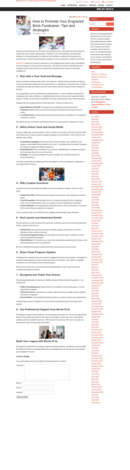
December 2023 (97, 163)
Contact (109, 5)
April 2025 (95, 122)
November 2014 (97, 337)
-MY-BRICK (105, 9)
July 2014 (94, 348)
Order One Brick (84, 2)
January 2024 (96, 161)
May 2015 (95, 324)
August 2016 (96, 285)
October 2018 (96, 239)
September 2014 (97, 343)
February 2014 (96, 356)
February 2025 (96, 127)
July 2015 (94, 319)
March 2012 (95, 384)
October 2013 (96, 363)
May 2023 (95, 174)
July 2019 (94, 223)
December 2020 (97, 187)
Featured (94, 79)
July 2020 (94, 197)
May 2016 (95, 293)
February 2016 (96, 301)
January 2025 (96, 129)
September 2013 (97, 366)
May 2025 (95, 119)
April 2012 (95, 382)
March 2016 (95, 298)
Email (18, 388)
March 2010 (95, 402)
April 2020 (95, 205)
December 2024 (97, 132)
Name (19, 383)
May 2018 (95, 246)
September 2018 (97, 241)
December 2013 (97, 358)
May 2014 (95, 353)
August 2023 (96, 166)
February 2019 (96, 231)
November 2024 (97, 135)
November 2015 (97, 309)
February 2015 (96, 330)
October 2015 (96, 311)
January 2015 (96, 332)
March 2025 (95, 124)
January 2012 (96, 389)
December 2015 (97, 306)
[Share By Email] (86, 17)
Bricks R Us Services (99, 77)
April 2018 (95, 249)
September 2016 (97, 283)
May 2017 (95, 267)
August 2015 (96, 317)
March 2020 (95, 207)
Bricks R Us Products (99, 74)
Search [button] (110, 24)
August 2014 (96, 345)
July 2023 (94, 168)
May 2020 (95, 202)
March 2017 (95, 272)
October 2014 (96, 340)
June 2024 (95, 148)
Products (83, 5)
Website (19, 392)
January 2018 (96, 257)
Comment (20, 365)
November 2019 (97, 218)
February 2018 (96, 254)
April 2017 (95, 270)
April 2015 (95, 327)
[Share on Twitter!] (79, 17)
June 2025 (95, 117)
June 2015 (95, 322)
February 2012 (96, 387)
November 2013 (97, 361)
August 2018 (96, 244)
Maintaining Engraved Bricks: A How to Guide (100, 104)
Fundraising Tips (97, 85)
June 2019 (95, 226)
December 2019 (97, 215)
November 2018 (97, 236)
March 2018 (95, 252)
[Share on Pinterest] (84, 17)
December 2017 (97, 259)
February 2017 (96, 275)
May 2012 (95, 379)
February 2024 (96, 158)
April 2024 (95, 153)
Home (63, 5)
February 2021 (96, 181)
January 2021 (96, 184)
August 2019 (96, 220)
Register (111, 2)
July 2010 (94, 395)
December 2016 (97, 278)
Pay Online (96, 2)
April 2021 (95, 176)
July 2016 (94, 288)
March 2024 (95, 155)
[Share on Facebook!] (76, 17)
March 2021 (95, 179)
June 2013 (95, 374)
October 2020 (96, 192)
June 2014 (95, 350)
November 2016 (97, 280)
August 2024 (96, 142)
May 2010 (95, 400)
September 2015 (97, 314)
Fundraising (72, 5)
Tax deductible (96, 87)
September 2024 (97, 140)
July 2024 (94, 145)
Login (106, 2)
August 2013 (96, 369)
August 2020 (96, 194)
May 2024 (95, 150)
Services (92, 5)
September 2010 (97, 392)
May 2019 (95, 228)
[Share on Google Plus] (81, 17)
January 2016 (96, 304)
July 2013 (94, 371)
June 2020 (95, 200)
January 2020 (96, 213)
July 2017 (94, 265)
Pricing (101, 5)
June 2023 (95, 171)
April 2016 (95, 296)
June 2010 (95, 397)
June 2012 (95, 376)
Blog (93, 72)
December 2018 (97, 233)
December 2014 (97, 335)
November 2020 (97, 189)
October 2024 (96, 137)
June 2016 (95, 291)
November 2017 (97, 262)
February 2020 (96, 210)
